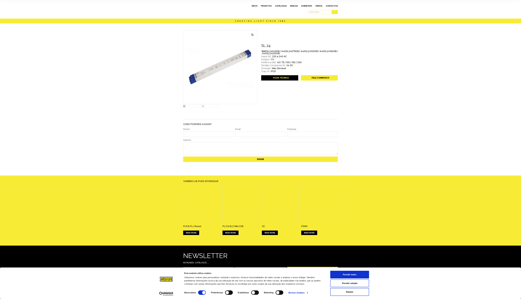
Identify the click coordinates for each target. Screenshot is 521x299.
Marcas (294, 6)
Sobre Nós (306, 6)
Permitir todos (349, 274)
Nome (186, 129)
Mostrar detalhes (296, 292)
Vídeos (318, 6)
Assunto (187, 140)
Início (255, 6)
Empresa (291, 129)
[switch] (229, 292)
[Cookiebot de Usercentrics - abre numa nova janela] (166, 294)
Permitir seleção (349, 283)
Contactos (332, 6)
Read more (191, 233)
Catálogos (281, 6)
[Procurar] (335, 12)
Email (238, 129)
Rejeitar (349, 292)
